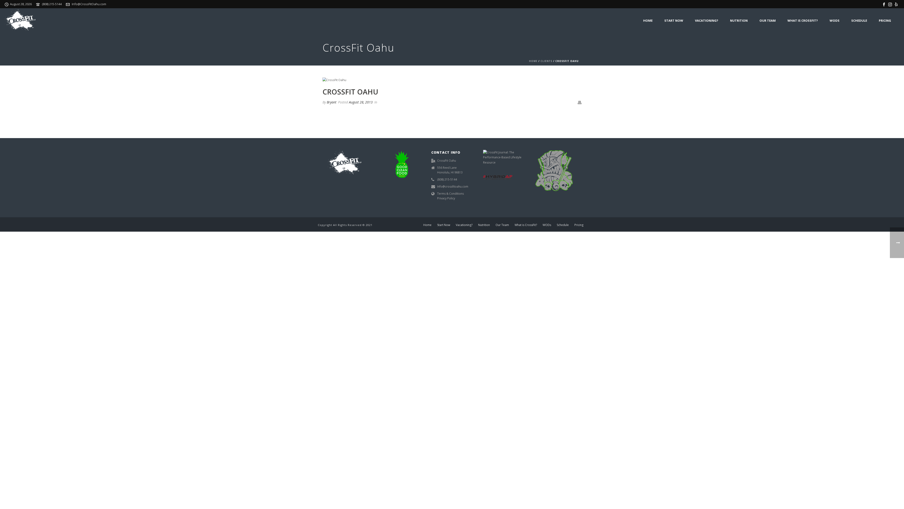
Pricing (885, 20)
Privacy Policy (446, 198)
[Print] (579, 102)
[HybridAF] (498, 177)
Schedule (859, 20)
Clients (546, 61)
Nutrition (739, 20)
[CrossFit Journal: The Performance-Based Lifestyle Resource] (504, 157)
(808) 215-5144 (52, 4)
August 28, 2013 (361, 102)
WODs (834, 20)
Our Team (767, 20)
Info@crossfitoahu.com (452, 187)
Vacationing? (706, 20)
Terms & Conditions (450, 194)
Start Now (673, 20)
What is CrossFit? (802, 20)
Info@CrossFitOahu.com (89, 4)
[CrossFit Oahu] (452, 79)
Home (648, 20)
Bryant (331, 102)
